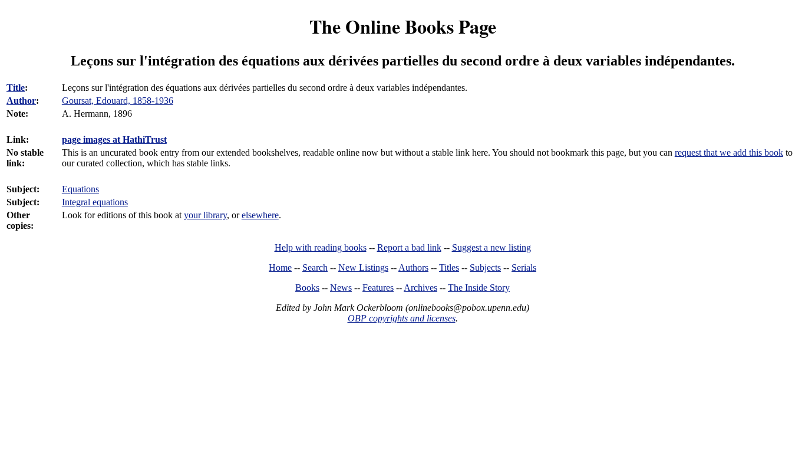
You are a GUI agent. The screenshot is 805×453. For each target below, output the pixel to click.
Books (307, 288)
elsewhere (260, 215)
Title (15, 88)
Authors (413, 267)
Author (21, 101)
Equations (80, 189)
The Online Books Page (402, 26)
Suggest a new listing (491, 247)
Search (315, 267)
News (341, 288)
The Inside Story (479, 288)
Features (378, 288)
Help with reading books (321, 247)
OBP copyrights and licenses (402, 318)
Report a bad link (409, 247)
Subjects (485, 267)
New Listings (363, 267)
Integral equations (95, 202)
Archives (420, 288)
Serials (524, 267)
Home (280, 267)
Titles (449, 267)
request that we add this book (729, 152)
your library (205, 215)
